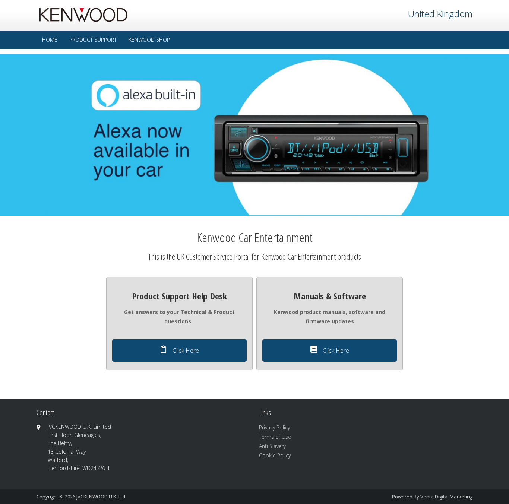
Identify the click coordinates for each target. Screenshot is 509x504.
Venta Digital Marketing (446, 496)
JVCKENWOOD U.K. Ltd (100, 496)
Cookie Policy (275, 455)
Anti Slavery (272, 446)
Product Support (93, 39)
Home (49, 39)
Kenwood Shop (149, 39)
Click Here (185, 350)
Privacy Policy (274, 427)
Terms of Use (275, 436)
